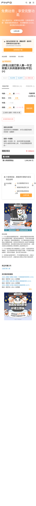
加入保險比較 (29, 78)
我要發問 (29, 108)
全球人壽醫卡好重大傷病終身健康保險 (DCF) (16, 285)
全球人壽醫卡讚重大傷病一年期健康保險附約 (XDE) (18, 277)
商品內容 (5, 86)
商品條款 (12, 78)
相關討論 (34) (17, 86)
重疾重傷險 (12, 56)
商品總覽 (4, 56)
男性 (9, 98)
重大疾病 (20, 56)
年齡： (4, 93)
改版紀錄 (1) (30, 86)
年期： (4, 103)
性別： (4, 98)
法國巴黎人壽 (6, 268)
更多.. (30, 289)
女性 (16, 98)
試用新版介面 (18, 50)
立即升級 (26, 195)
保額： (4, 107)
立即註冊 (16, 31)
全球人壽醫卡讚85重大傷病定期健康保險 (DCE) (16, 281)
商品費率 (20, 78)
